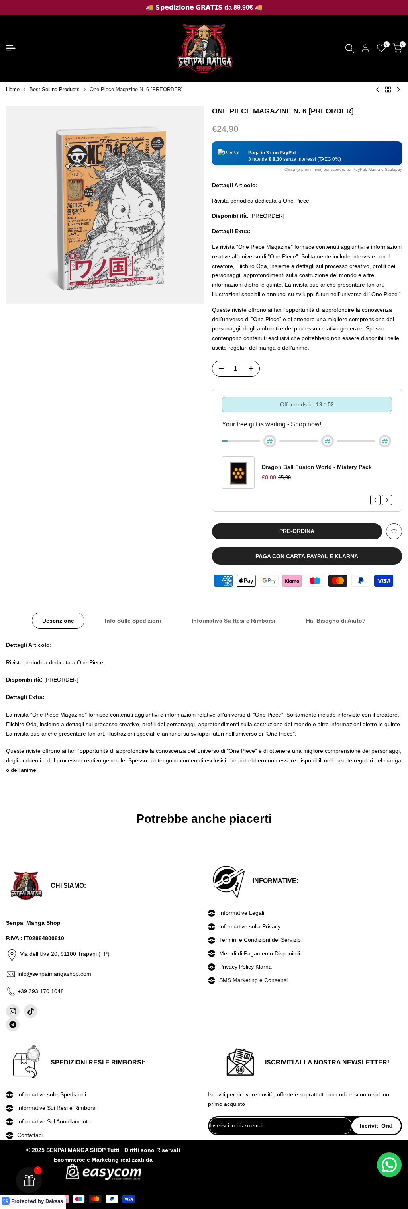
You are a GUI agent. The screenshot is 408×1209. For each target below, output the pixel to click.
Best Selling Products (54, 89)
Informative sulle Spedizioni (51, 1094)
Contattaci (30, 1135)
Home (13, 89)
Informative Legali (241, 913)
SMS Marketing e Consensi (253, 980)
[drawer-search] (349, 48)
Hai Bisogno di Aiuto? (336, 620)
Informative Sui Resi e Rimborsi (56, 1108)
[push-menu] (11, 48)
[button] (307, 153)
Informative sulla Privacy (249, 926)
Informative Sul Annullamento (54, 1121)
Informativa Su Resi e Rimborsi (233, 620)
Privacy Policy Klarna (245, 966)
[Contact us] (389, 1164)
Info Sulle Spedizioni (133, 620)
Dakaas (54, 1201)
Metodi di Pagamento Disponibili (259, 953)
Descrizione (58, 620)
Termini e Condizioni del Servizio (260, 940)
